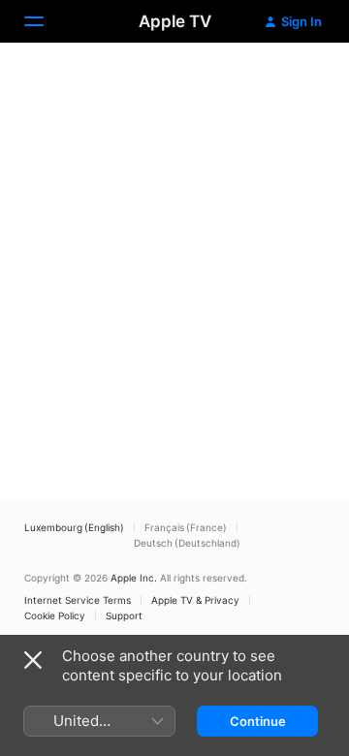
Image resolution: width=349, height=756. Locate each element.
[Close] (33, 660)
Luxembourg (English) (74, 527)
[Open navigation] (45, 21)
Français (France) (185, 527)
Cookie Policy (54, 615)
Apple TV (175, 21)
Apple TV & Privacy (195, 600)
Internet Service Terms (77, 600)
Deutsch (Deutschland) (187, 543)
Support (124, 615)
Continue (258, 721)
